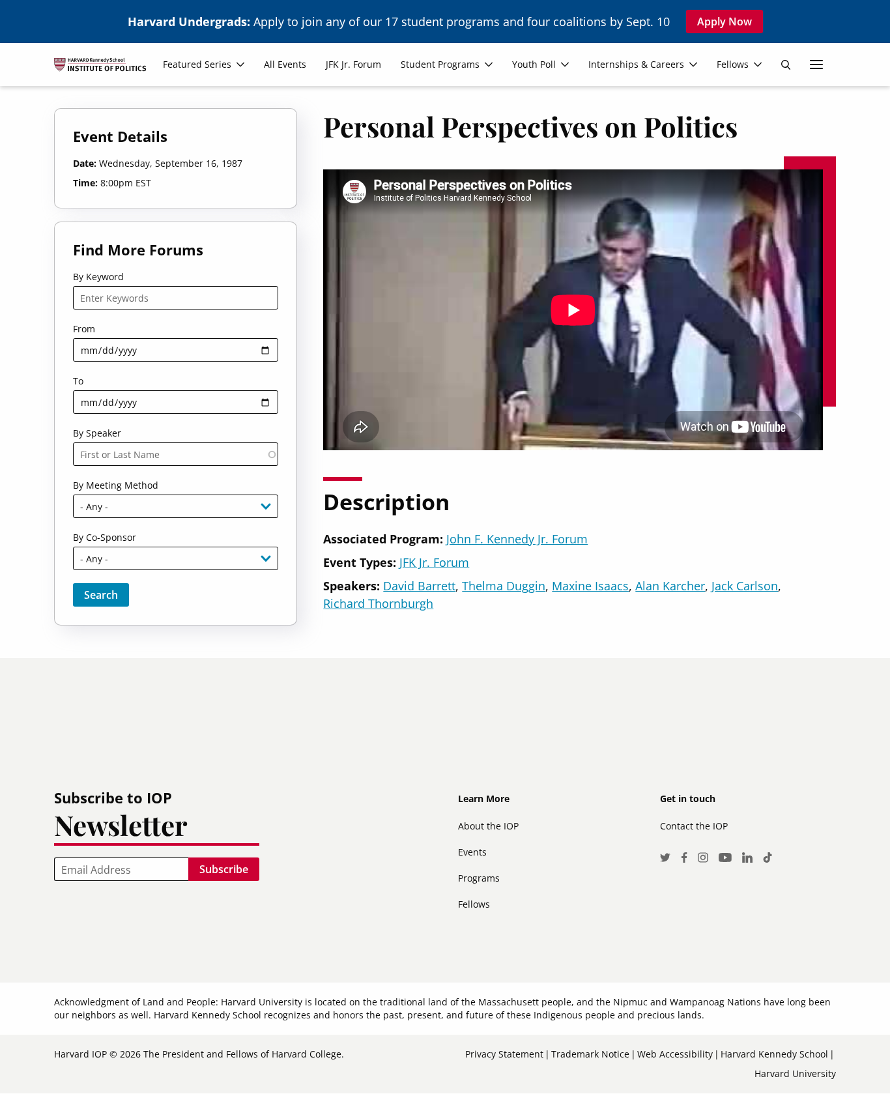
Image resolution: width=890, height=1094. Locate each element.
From (84, 329)
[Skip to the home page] (105, 70)
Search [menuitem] (785, 64)
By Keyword (98, 276)
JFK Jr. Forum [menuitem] (353, 64)
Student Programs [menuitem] (440, 64)
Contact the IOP (694, 826)
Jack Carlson (744, 586)
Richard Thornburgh (378, 603)
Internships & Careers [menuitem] (636, 64)
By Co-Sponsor (104, 537)
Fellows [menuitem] (733, 64)
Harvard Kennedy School (774, 1054)
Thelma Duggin (503, 586)
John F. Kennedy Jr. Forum (517, 539)
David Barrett (419, 586)
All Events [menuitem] (285, 64)
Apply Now (724, 21)
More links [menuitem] (816, 64)
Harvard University (795, 1073)
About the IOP (488, 826)
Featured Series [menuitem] (197, 64)
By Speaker (97, 433)
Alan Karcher (670, 586)
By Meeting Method (115, 485)
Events (472, 852)
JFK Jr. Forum (434, 562)
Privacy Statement (504, 1054)
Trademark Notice (590, 1054)
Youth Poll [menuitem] (534, 64)
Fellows (474, 904)
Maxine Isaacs (590, 586)
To (78, 381)
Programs (479, 878)
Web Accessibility (675, 1054)
